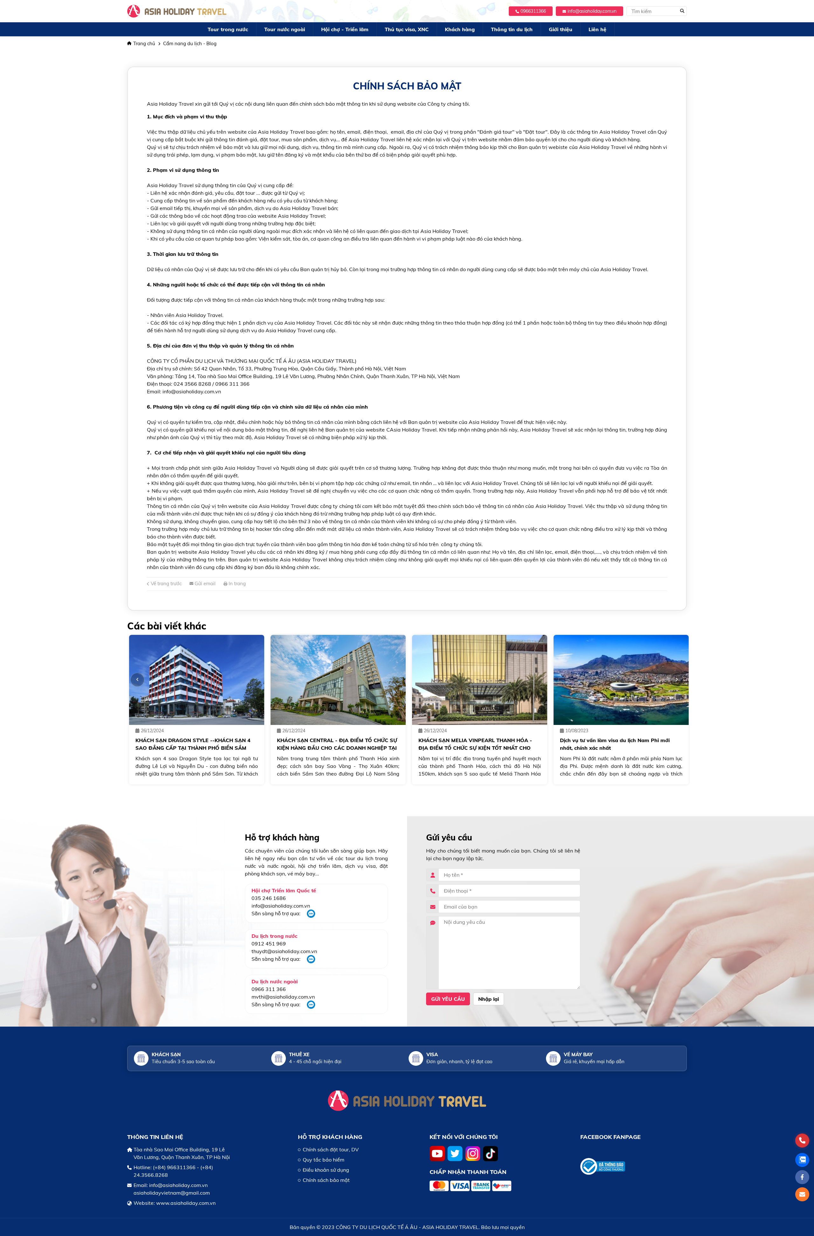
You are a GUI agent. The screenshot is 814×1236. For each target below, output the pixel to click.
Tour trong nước (228, 29)
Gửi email (204, 583)
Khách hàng (460, 29)
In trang (236, 583)
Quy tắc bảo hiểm (323, 1159)
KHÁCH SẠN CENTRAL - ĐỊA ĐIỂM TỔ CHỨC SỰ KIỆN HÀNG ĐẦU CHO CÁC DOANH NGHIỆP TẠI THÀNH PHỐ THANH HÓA (335, 748)
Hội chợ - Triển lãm (345, 29)
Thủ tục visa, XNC (407, 29)
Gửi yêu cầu (448, 999)
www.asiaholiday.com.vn (186, 1203)
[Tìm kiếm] (682, 11)
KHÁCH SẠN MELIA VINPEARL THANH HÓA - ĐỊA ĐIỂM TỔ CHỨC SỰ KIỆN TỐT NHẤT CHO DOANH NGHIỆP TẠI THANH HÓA (473, 748)
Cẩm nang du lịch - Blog (190, 43)
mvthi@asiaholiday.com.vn (283, 997)
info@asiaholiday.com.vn (592, 11)
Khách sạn (166, 1054)
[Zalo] (311, 916)
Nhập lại (488, 999)
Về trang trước (165, 583)
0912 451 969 (269, 943)
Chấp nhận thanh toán (468, 1172)
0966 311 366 (269, 989)
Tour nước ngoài (284, 29)
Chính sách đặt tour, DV (331, 1149)
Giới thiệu (560, 29)
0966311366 (533, 11)
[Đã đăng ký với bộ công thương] (633, 1166)
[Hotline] (802, 1141)
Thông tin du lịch (512, 29)
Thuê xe (299, 1054)
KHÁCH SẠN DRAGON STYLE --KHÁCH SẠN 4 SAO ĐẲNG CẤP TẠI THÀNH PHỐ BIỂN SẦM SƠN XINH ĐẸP (191, 748)
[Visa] (416, 1058)
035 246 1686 (269, 898)
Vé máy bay (578, 1054)
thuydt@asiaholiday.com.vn (284, 951)
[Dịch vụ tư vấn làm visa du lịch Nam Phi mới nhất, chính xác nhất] (619, 680)
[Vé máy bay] (553, 1058)
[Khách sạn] (141, 1058)
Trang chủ (144, 43)
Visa (432, 1054)
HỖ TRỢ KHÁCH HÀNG (330, 1137)
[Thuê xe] (278, 1058)
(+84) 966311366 (174, 1167)
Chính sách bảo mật (326, 1180)
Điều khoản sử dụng (326, 1170)
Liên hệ (597, 29)
